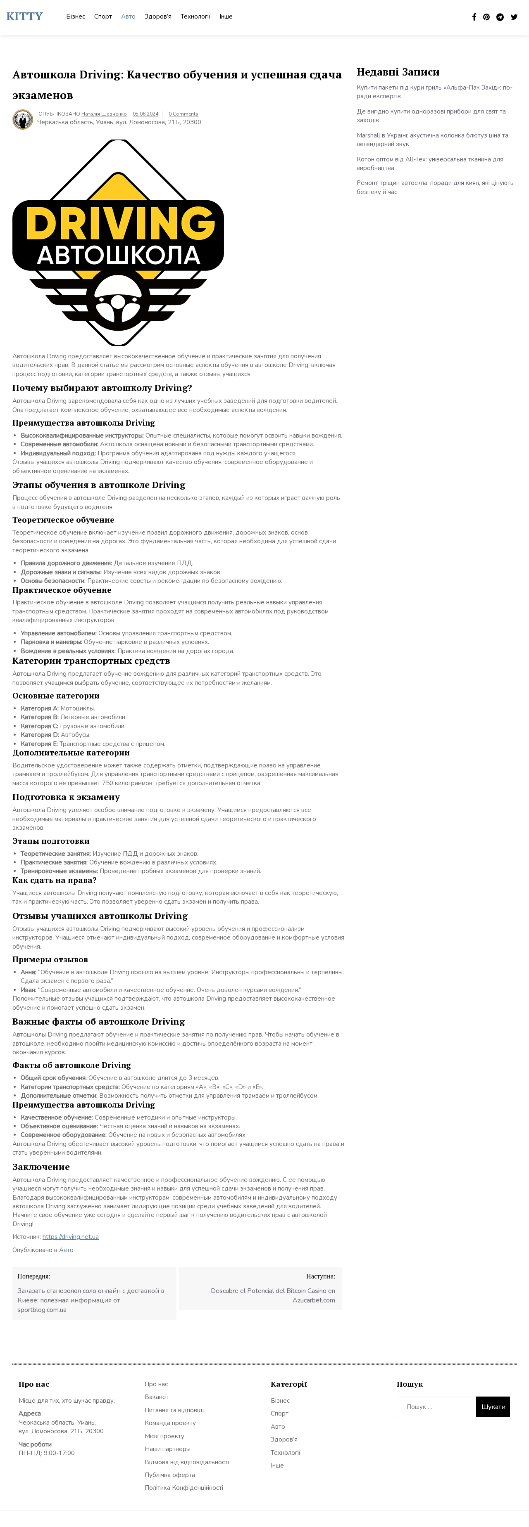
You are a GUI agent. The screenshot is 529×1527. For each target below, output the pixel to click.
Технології (195, 16)
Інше (226, 16)
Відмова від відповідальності (187, 1462)
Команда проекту (170, 1423)
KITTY (24, 16)
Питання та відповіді (174, 1410)
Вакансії (156, 1397)
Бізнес (75, 16)
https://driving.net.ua (71, 1237)
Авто (128, 16)
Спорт (103, 16)
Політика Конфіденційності (184, 1488)
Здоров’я (158, 16)
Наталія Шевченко (104, 114)
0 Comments (183, 114)
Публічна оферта (170, 1475)
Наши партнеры (168, 1449)
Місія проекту (164, 1436)
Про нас (156, 1384)
